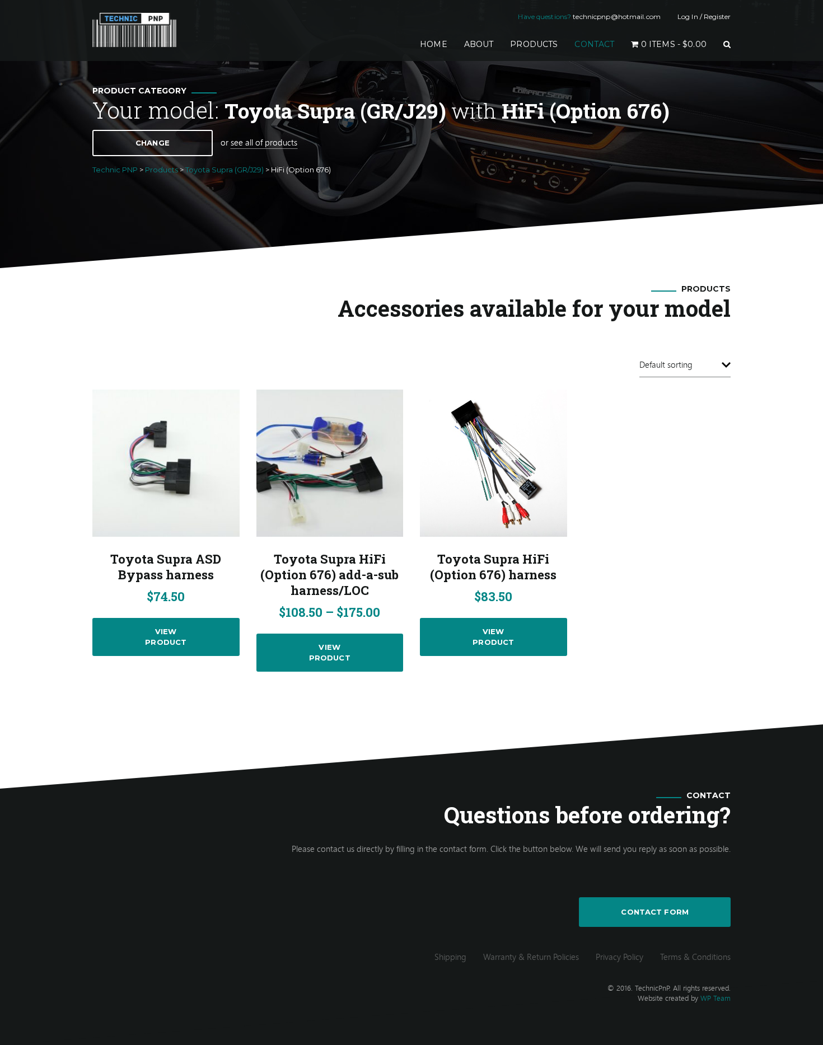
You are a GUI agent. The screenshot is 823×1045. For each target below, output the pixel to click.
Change (152, 142)
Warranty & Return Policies (531, 956)
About (479, 44)
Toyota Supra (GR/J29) (335, 110)
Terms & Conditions (695, 956)
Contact (594, 44)
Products (534, 44)
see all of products (264, 142)
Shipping (450, 956)
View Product (165, 636)
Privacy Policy (619, 956)
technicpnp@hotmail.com (617, 16)
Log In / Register (704, 16)
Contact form (655, 911)
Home (438, 44)
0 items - (673, 44)
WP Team (715, 998)
